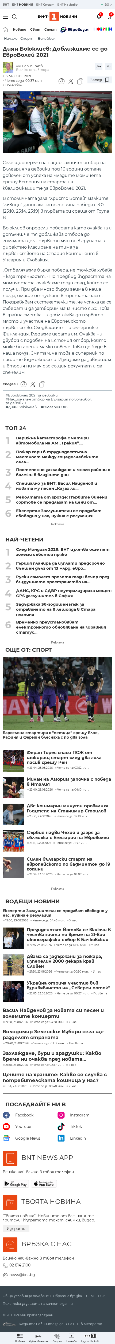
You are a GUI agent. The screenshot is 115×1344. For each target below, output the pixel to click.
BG (107, 4)
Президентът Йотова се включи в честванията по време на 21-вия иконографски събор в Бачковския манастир (69, 935)
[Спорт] (103, 29)
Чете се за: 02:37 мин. (48, 1065)
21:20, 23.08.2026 (40, 971)
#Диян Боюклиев (21, 407)
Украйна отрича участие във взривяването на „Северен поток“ (68, 985)
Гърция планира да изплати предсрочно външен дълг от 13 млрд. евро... (60, 566)
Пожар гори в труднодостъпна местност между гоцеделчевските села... (57, 456)
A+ (99, 66)
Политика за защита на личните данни (38, 1304)
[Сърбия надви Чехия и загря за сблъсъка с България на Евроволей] (13, 841)
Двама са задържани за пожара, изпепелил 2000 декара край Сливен (64, 961)
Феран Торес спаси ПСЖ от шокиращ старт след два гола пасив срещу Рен (64, 757)
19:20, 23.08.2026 (16, 1022)
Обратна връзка (67, 1296)
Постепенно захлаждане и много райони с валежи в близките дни (63, 472)
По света (100, 993)
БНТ (6, 4)
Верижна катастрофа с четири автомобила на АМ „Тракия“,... (52, 440)
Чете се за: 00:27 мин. (73, 993)
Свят (35, 29)
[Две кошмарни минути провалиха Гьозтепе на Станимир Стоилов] (13, 814)
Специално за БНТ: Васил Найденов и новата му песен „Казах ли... (56, 486)
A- (109, 66)
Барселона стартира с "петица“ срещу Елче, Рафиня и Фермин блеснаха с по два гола (51, 735)
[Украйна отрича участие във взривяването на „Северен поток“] (13, 991)
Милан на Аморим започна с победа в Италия (69, 782)
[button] (90, 1338)
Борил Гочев (32, 66)
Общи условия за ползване (26, 1296)
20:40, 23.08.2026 (17, 1043)
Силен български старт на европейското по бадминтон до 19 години (68, 864)
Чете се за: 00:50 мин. (72, 971)
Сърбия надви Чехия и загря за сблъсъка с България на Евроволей (68, 835)
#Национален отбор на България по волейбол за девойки (48, 401)
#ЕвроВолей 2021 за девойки (32, 395)
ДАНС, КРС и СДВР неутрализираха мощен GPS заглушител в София (64, 593)
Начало (10, 39)
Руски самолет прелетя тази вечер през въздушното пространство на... (62, 579)
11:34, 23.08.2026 (16, 1086)
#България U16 (54, 407)
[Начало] (6, 29)
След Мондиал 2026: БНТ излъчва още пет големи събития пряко (63, 552)
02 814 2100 (19, 1265)
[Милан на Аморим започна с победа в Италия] (13, 787)
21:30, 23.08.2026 (16, 1065)
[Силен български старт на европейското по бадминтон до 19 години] (13, 867)
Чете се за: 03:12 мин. (48, 1043)
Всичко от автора (32, 70)
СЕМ (90, 1296)
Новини (19, 29)
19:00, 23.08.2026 (16, 920)
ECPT (102, 1296)
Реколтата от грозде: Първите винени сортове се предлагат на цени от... (61, 500)
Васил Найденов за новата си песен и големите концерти (53, 1013)
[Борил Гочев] (9, 68)
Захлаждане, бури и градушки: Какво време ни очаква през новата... (52, 1056)
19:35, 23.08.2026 (40, 945)
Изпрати (16, 1228)
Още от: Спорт (28, 650)
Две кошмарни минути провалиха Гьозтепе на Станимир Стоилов (68, 808)
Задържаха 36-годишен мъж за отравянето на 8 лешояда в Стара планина (55, 609)
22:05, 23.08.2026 (40, 993)
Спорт (50, 29)
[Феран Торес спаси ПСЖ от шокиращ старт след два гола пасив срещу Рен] (13, 761)
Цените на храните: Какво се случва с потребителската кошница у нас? (55, 1077)
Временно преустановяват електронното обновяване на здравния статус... (61, 627)
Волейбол (46, 39)
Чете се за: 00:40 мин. (48, 1086)
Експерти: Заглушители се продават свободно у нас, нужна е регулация (59, 513)
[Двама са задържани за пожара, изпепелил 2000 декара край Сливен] (13, 964)
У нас (73, 920)
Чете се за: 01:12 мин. (71, 945)
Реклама (57, 524)
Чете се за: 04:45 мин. (49, 920)
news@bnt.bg (22, 1275)
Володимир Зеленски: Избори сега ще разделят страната (53, 1035)
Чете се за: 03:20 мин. (48, 1022)
